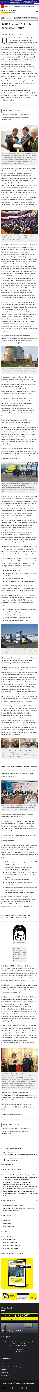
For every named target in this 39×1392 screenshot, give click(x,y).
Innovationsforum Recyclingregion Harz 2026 (22, 1155)
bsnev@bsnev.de (20, 1354)
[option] (19, 1322)
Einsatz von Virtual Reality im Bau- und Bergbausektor (19, 1174)
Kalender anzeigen (7, 1164)
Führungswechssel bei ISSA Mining (13, 1205)
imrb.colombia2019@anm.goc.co (12, 1114)
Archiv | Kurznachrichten (10, 1242)
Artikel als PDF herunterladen (11, 111)
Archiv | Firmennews (9, 1239)
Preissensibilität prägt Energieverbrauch (16, 6)
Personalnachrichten (9, 1226)
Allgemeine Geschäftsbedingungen (11, 1366)
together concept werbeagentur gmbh (26, 1383)
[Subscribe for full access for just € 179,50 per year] (19, 1296)
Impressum (4, 1372)
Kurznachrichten (7, 1223)
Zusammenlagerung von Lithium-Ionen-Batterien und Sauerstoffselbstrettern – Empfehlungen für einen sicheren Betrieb (20, 1193)
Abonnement (5, 1364)
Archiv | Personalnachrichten (11, 1245)
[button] (3, 1388)
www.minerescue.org (22, 835)
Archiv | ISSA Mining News (10, 1248)
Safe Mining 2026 (13, 1160)
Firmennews (6, 1220)
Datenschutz (5, 1375)
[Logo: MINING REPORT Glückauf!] (9, 11)
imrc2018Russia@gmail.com (14, 879)
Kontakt (3, 1369)
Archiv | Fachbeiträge (9, 1236)
